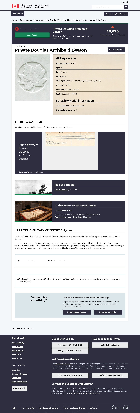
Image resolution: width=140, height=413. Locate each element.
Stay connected (19, 382)
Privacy (93, 408)
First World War (61, 190)
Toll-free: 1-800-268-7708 (70, 375)
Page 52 (58, 214)
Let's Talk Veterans (110, 345)
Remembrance (26, 20)
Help (14, 408)
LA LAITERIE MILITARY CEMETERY (70, 106)
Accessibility (18, 343)
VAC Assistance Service (63, 364)
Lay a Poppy (32, 35)
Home (14, 20)
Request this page (63, 217)
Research (16, 354)
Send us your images (76, 312)
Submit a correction (108, 312)
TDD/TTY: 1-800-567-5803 (109, 375)
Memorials (39, 20)
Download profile (116, 50)
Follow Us (20, 389)
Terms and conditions (74, 408)
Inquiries (16, 370)
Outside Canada (19, 374)
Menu (16, 13)
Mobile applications (48, 408)
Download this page (82, 217)
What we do (17, 350)
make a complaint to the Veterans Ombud (84, 393)
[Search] (126, 7)
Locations (16, 378)
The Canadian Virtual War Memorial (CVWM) (64, 20)
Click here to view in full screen (31, 172)
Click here (105, 279)
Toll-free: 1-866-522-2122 (70, 345)
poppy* (87, 36)
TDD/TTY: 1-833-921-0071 (70, 351)
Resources (17, 358)
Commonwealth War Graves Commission (53, 261)
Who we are (17, 347)
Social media (27, 408)
